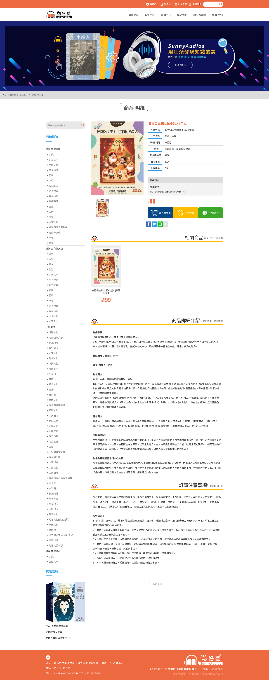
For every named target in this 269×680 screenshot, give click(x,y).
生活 (51, 211)
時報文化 (53, 358)
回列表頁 (157, 583)
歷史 (51, 206)
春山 (51, 446)
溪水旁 (52, 483)
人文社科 (53, 222)
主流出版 (53, 472)
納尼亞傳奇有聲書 (58, 227)
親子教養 (53, 190)
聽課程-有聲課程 (54, 248)
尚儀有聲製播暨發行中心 (58, 637)
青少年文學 (55, 232)
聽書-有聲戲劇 (53, 551)
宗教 (51, 237)
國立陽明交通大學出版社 (62, 535)
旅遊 (51, 216)
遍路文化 (53, 332)
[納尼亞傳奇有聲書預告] (65, 602)
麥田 (51, 379)
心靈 (51, 259)
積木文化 (53, 399)
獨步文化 (53, 384)
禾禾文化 (53, 524)
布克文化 (53, 353)
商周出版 (53, 415)
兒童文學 (53, 159)
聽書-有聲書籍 (53, 149)
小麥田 (52, 373)
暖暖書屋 (53, 368)
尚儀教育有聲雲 (54, 631)
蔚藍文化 (53, 410)
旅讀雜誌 (53, 493)
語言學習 (53, 279)
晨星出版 (53, 503)
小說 (51, 154)
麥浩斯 (52, 488)
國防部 (52, 529)
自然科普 (53, 196)
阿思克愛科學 (56, 545)
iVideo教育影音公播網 (57, 626)
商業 (51, 264)
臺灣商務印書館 (57, 405)
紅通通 (52, 394)
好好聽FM (53, 347)
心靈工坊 (53, 431)
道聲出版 (53, 540)
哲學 (51, 175)
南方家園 (53, 441)
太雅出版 (53, 462)
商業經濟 (53, 170)
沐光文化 (53, 363)
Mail (49, 672)
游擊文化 (53, 425)
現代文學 (53, 284)
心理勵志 (53, 185)
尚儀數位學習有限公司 (59, 15)
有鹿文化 (53, 420)
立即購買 (213, 213)
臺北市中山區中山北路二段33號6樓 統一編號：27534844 (88, 663)
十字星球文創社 (57, 452)
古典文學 (53, 274)
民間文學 (53, 164)
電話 (48, 668)
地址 (48, 663)
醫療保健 (53, 201)
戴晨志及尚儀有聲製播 (60, 478)
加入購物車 (165, 212)
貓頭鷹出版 (55, 457)
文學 (51, 180)
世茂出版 (53, 342)
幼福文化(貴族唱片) (59, 519)
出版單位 (24, 94)
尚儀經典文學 (56, 337)
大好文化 (53, 467)
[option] (106, 274)
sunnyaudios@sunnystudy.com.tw (77, 672)
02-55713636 (62, 668)
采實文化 (53, 514)
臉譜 (51, 389)
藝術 (51, 243)
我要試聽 (190, 212)
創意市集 (53, 436)
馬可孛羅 (53, 498)
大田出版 (53, 509)
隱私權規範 (179, 673)
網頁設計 (194, 673)
